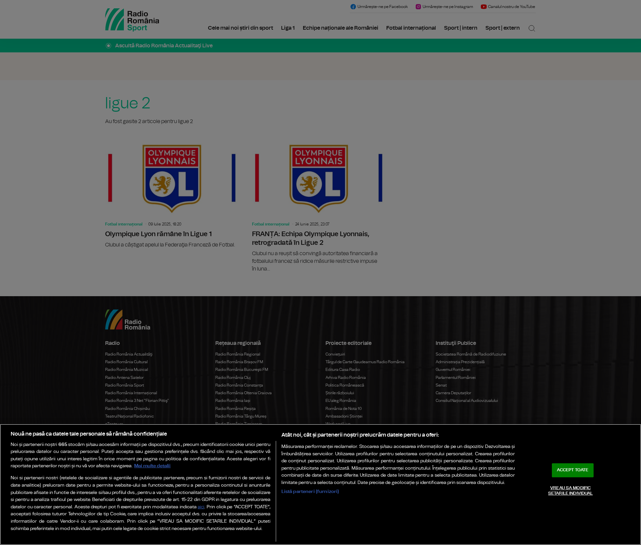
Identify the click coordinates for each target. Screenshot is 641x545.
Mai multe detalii (152, 465)
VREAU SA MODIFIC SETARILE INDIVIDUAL (570, 491)
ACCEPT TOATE (572, 470)
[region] (320, 484)
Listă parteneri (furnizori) (310, 491)
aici (201, 507)
